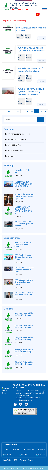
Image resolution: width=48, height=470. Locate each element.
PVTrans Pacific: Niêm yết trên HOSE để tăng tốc (24, 294)
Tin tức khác (9, 156)
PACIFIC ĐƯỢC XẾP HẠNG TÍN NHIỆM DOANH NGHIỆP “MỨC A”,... (23, 210)
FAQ (15, 460)
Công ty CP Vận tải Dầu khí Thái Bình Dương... (24, 314)
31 (41, 111)
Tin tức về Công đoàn (13, 145)
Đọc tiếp (41, 38)
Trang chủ (5, 21)
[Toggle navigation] (43, 8)
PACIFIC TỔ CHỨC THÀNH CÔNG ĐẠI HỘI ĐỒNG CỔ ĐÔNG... (23, 184)
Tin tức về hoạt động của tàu (16, 139)
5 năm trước (20, 57)
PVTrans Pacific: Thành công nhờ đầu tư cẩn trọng (24, 269)
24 (9, 111)
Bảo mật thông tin (26, 460)
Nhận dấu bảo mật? (22, 413)
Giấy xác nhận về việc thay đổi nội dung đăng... (23, 244)
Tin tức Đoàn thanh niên (14, 151)
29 (32, 111)
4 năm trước (20, 101)
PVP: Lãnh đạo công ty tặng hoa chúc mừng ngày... (24, 282)
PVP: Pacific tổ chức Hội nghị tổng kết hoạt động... (23, 257)
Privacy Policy (6, 460)
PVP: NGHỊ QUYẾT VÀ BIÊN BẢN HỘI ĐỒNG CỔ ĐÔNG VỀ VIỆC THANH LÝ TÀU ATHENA (31, 92)
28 (27, 111)
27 (23, 111)
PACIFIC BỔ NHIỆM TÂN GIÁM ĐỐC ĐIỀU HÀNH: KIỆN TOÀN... (24, 197)
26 (18, 111)
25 (14, 111)
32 (46, 111)
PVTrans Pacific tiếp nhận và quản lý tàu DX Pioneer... (24, 224)
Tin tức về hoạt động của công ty (17, 134)
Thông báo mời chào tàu (23, 171)
